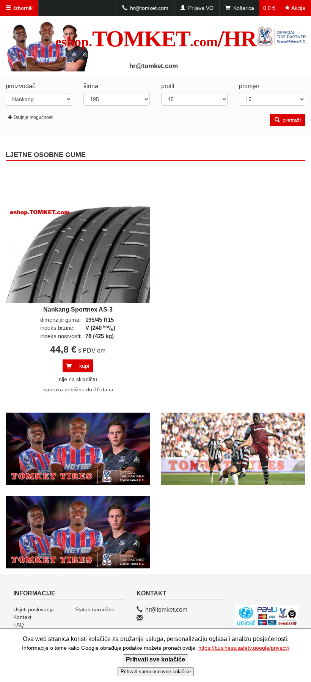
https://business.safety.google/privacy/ (243, 648)
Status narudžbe (95, 609)
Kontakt (22, 617)
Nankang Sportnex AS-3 (78, 309)
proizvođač (20, 86)
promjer (249, 86)
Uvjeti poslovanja (33, 609)
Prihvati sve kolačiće (155, 659)
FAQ (18, 625)
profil (167, 86)
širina (90, 86)
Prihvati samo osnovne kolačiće (156, 671)
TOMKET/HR (155, 38)
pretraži (291, 120)
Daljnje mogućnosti (33, 117)
